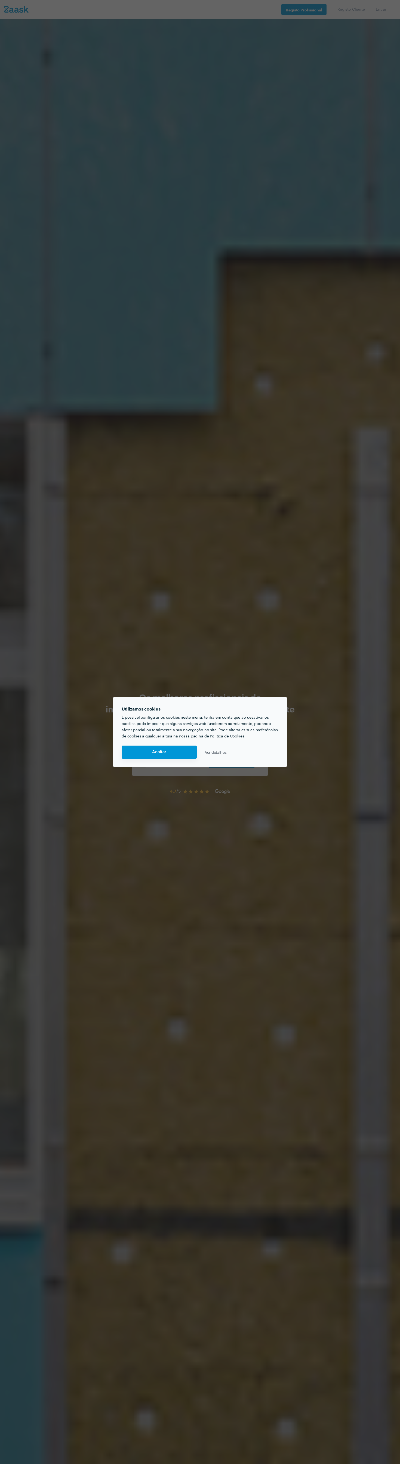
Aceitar (159, 752)
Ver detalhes (216, 752)
